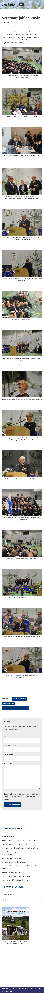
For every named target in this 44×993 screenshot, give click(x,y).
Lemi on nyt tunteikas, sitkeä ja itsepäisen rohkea (20, 848)
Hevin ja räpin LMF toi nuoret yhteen (15, 880)
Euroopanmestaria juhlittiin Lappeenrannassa (18, 840)
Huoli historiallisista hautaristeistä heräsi (16, 876)
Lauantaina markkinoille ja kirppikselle (15, 862)
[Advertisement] (19, 963)
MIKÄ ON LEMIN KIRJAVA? (12, 829)
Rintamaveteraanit (19, 698)
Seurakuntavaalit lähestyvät (12, 872)
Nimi (6, 736)
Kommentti (8, 763)
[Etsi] (39, 900)
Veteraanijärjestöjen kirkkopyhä (15, 708)
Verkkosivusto (9, 754)
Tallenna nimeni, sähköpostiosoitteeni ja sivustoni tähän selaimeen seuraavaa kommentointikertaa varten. (22, 796)
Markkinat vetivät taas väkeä (12, 858)
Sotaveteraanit (8, 703)
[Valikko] (21, 4)
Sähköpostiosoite (11, 745)
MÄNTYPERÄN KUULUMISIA (13, 887)
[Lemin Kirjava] (8, 4)
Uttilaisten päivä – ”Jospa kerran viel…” (16, 844)
